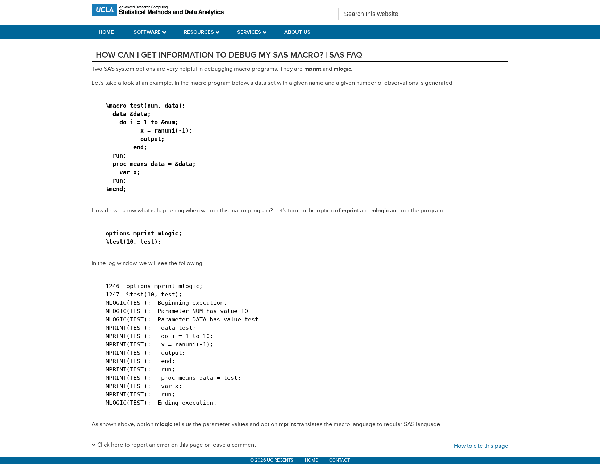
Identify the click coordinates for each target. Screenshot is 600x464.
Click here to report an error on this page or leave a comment (176, 445)
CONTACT (339, 460)
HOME (311, 460)
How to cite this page (481, 446)
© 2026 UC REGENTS (271, 460)
